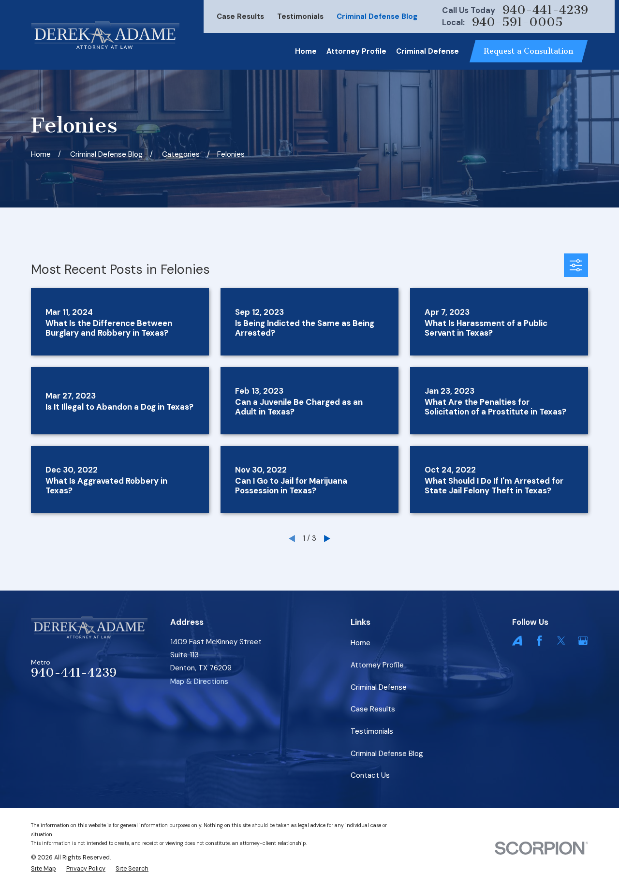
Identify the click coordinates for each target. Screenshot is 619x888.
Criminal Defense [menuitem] (427, 51)
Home (360, 643)
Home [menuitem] (306, 51)
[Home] (105, 35)
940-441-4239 (545, 10)
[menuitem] (43, 869)
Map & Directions (199, 681)
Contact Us (370, 775)
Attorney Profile (377, 665)
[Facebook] (539, 641)
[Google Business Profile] (583, 641)
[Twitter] (561, 641)
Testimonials (300, 16)
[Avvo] (517, 641)
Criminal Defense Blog (377, 16)
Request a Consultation (528, 51)
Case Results (240, 16)
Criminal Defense (379, 687)
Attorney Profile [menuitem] (356, 51)
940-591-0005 (517, 22)
